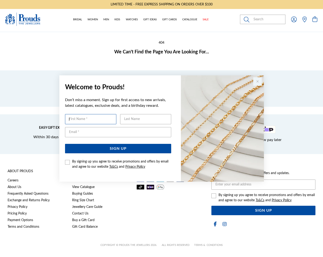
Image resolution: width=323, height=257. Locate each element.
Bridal (77, 19)
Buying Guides (82, 193)
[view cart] (314, 19)
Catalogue (189, 19)
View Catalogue (83, 187)
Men (106, 19)
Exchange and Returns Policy (29, 200)
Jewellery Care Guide (87, 207)
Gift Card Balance (85, 226)
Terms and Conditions (23, 226)
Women (92, 19)
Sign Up (118, 148)
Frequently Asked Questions (28, 193)
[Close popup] (257, 81)
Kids (117, 19)
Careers (13, 180)
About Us (14, 187)
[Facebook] (215, 224)
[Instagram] (223, 224)
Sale (206, 19)
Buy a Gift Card (83, 220)
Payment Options (20, 220)
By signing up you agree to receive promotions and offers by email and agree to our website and (120, 164)
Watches (132, 19)
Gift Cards (169, 19)
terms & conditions (208, 245)
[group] (161, 4)
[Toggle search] (247, 19)
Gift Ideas (150, 19)
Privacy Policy (135, 166)
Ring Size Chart (83, 200)
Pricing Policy (17, 213)
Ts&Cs (113, 166)
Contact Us (80, 213)
